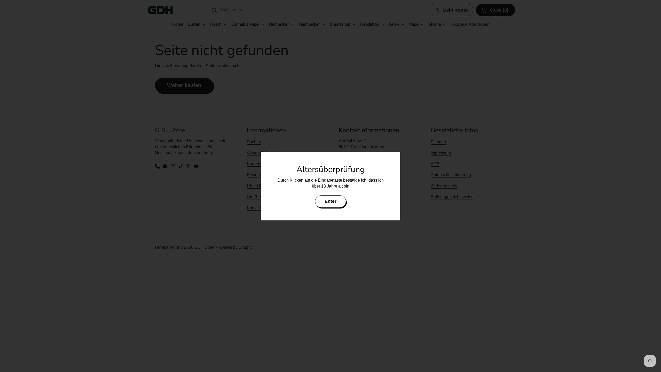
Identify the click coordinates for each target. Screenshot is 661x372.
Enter (330, 201)
